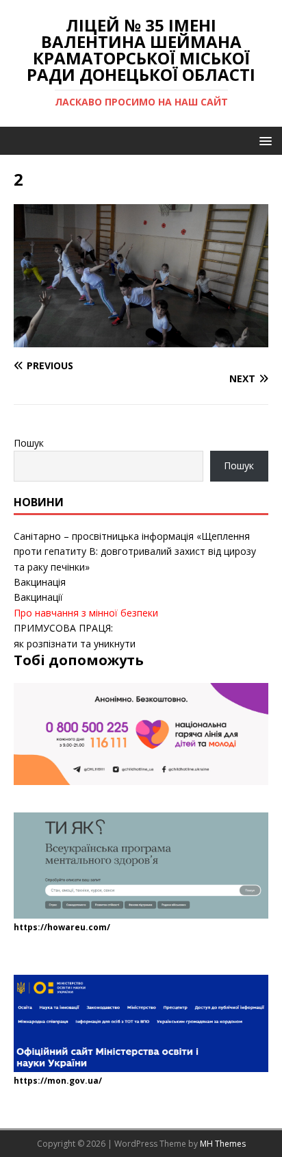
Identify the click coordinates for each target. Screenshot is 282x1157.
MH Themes (223, 1143)
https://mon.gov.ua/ (58, 1080)
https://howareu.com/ (62, 927)
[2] (141, 338)
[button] (263, 140)
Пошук (29, 442)
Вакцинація (40, 581)
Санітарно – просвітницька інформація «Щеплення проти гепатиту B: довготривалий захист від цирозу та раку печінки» (135, 551)
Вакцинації (38, 597)
